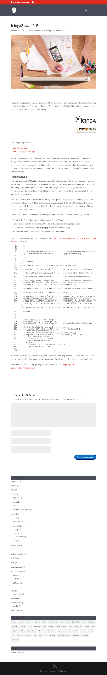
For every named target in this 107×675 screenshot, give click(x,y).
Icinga (51, 626)
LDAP (13, 514)
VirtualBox (17, 579)
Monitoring (38, 31)
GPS (14, 505)
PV (12, 550)
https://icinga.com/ (20, 148)
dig (72, 622)
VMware (16, 583)
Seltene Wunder (17, 554)
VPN (13, 591)
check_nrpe (65, 622)
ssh (35, 635)
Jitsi (70, 626)
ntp (70, 631)
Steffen (17, 31)
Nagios (33, 631)
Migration (15, 631)
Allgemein (15, 481)
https (44, 626)
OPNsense (19, 537)
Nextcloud (15, 545)
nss (65, 631)
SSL (40, 635)
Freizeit (14, 502)
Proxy (91, 631)
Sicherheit (20, 635)
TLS (46, 635)
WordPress (15, 640)
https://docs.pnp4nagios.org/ (24, 152)
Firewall (16, 533)
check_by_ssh (53, 622)
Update (52, 635)
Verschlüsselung (17, 571)
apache (15, 606)
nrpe (59, 631)
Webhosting (15, 603)
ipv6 (64, 626)
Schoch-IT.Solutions (58, 671)
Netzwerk (14, 530)
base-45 (29, 622)
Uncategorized (16, 567)
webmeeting (75, 635)
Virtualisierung (16, 575)
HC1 (29, 626)
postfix (75, 631)
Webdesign (15, 598)
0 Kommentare (59, 31)
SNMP (13, 558)
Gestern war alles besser (20, 510)
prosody (83, 631)
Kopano (16, 498)
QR (13, 635)
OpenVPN (17, 594)
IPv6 (15, 541)
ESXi (17, 586)
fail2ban (91, 622)
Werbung (47, 31)
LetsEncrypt (78, 626)
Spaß (13, 563)
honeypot (37, 626)
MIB (93, 626)
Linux (13, 518)
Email (13, 494)
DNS (13, 490)
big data (37, 622)
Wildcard (85, 635)
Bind (44, 622)
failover (14, 626)
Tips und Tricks (19, 521)
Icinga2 (58, 626)
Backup (14, 486)
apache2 (21, 622)
